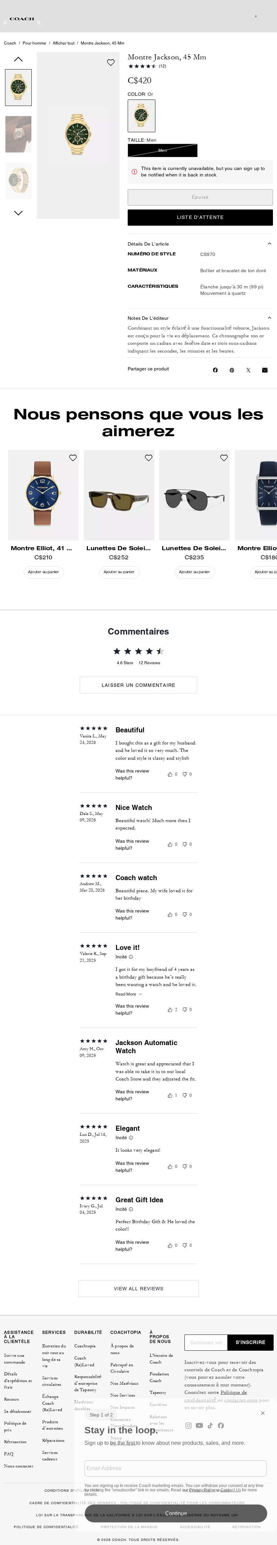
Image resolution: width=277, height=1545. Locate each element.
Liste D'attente (200, 217)
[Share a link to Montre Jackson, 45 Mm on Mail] (265, 370)
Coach (10, 43)
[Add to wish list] (111, 62)
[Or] (141, 116)
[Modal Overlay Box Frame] (175, 1465)
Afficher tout (63, 43)
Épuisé (200, 197)
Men (162, 150)
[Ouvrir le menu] (265, 16)
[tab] (22, 18)
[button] (18, 89)
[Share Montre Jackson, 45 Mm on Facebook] (215, 370)
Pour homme (34, 43)
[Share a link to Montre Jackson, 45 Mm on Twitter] (248, 370)
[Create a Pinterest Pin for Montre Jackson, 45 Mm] (232, 370)
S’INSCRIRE (251, 1342)
